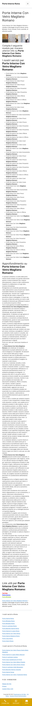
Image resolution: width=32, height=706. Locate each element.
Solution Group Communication (18, 696)
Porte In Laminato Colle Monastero (12, 667)
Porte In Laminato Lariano (10, 657)
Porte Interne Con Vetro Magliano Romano (14, 600)
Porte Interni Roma (7, 641)
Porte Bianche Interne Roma (10, 628)
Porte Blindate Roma (8, 623)
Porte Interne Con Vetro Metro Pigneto (13, 662)
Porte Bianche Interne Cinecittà (11, 669)
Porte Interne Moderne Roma (11, 636)
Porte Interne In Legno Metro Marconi (13, 654)
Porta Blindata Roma (8, 621)
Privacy (4, 686)
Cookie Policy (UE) (7, 689)
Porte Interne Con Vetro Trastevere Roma (14, 674)
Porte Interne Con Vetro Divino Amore (13, 664)
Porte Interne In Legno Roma (10, 631)
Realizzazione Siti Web (20, 694)
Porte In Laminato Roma (9, 626)
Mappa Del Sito (6, 684)
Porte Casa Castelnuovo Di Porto (12, 659)
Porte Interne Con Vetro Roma (11, 633)
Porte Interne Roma (11, 4)
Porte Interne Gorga (8, 672)
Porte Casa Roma (7, 638)
